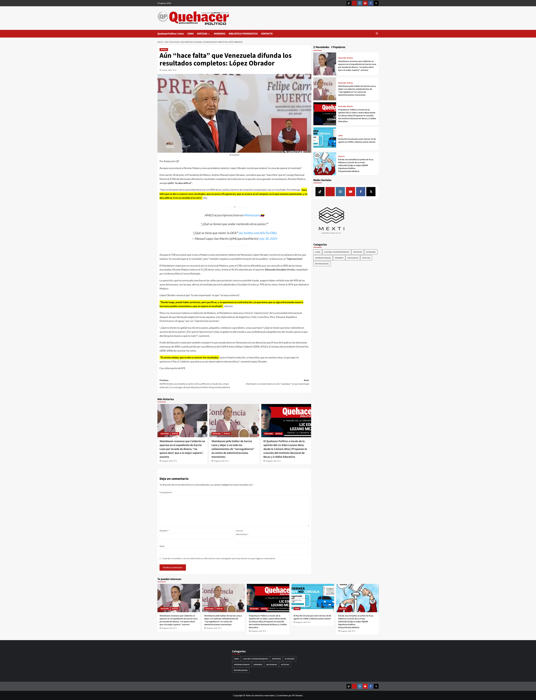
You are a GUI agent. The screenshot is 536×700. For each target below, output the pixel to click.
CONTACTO (267, 33)
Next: (277, 382)
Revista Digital (322, 264)
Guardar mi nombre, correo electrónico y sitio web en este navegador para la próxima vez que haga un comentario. (219, 558)
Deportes (357, 252)
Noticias (164, 49)
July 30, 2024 (268, 238)
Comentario (166, 492)
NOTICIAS (202, 33)
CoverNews (282, 695)
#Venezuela (252, 215)
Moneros (341, 156)
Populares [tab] (338, 47)
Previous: (195, 384)
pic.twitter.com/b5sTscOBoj (258, 233)
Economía (371, 252)
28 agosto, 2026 (167, 461)
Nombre (164, 530)
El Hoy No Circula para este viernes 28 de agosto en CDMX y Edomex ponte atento (357, 140)
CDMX (190, 33)
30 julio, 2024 (167, 70)
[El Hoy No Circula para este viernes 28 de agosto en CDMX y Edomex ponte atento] (324, 138)
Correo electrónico (242, 532)
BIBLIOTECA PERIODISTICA (243, 33)
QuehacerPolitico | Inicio (170, 33)
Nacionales (165, 433)
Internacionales (323, 258)
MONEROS (219, 33)
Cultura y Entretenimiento (336, 252)
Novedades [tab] (322, 47)
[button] (377, 33)
